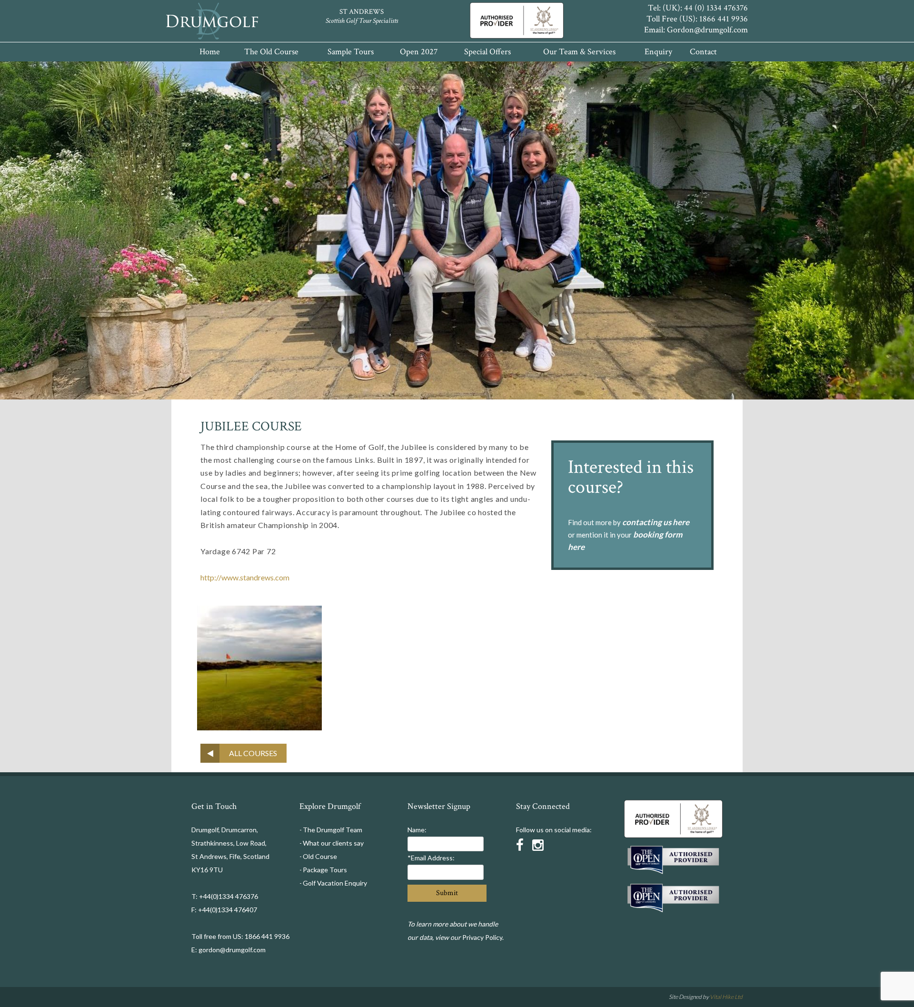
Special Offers (487, 51)
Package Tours (325, 870)
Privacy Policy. (483, 937)
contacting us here (655, 522)
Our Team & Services (579, 51)
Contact (703, 51)
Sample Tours (351, 51)
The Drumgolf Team (332, 830)
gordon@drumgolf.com (232, 950)
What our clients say (333, 843)
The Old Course (271, 51)
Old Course (320, 856)
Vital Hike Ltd (726, 996)
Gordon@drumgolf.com (707, 29)
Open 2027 (418, 51)
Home (209, 51)
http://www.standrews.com (244, 577)
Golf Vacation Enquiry (335, 883)
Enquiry (658, 51)
